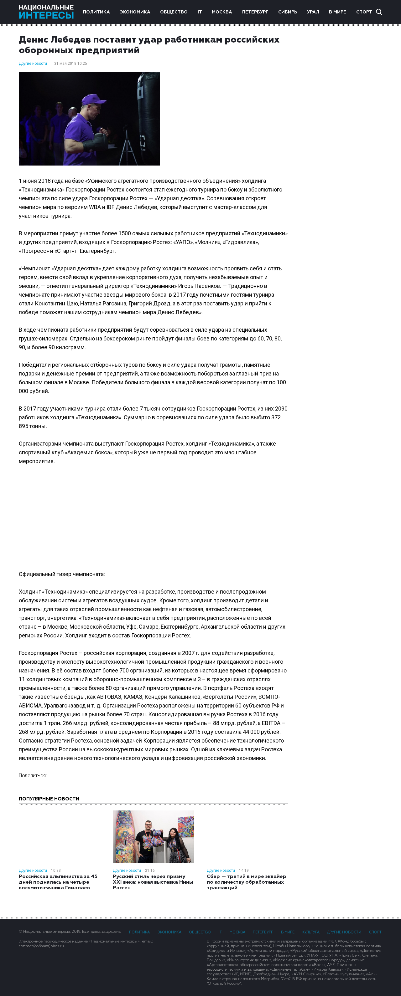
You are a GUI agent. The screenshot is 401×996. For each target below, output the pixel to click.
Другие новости (33, 63)
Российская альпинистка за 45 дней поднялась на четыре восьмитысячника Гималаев (58, 882)
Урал (313, 12)
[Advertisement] (341, 134)
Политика (96, 12)
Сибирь (287, 12)
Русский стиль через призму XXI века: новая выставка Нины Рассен (153, 882)
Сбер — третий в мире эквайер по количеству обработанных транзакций (246, 882)
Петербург (255, 12)
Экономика (135, 12)
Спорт (364, 12)
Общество (174, 12)
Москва (222, 12)
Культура (311, 932)
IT (200, 12)
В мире (337, 12)
